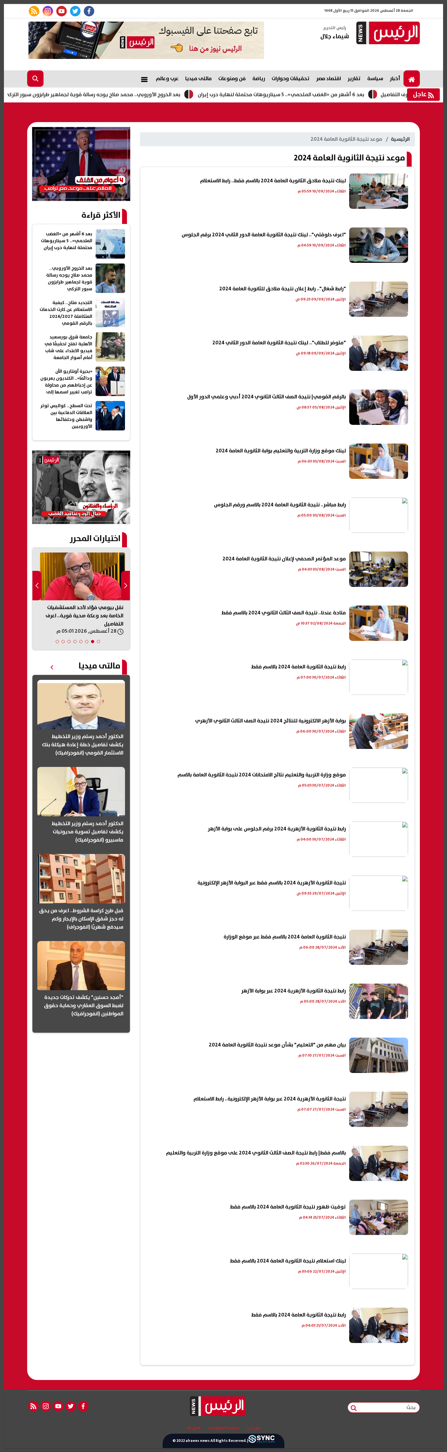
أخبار (395, 78)
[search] (35, 78)
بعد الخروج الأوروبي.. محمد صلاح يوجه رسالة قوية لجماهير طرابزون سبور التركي (134, 94)
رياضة (258, 78)
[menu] (144, 78)
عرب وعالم (167, 78)
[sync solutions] (261, 1441)
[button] (98, 641)
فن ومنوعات (232, 78)
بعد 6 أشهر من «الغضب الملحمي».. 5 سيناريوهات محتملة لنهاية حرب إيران (323, 94)
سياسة (375, 78)
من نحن (253, 1428)
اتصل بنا (194, 1428)
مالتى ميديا (198, 78)
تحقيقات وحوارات (291, 78)
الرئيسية (400, 139)
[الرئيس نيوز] (387, 33)
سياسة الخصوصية (224, 1428)
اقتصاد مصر (328, 78)
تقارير (354, 78)
